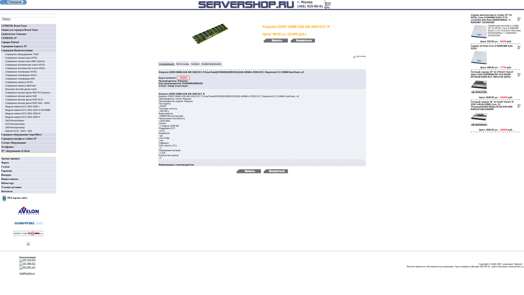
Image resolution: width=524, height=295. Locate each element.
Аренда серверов (10, 158)
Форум (5, 162)
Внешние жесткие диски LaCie (21, 89)
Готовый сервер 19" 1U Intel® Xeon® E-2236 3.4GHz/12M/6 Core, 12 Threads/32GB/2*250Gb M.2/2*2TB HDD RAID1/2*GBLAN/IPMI (492, 105)
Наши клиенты (9, 179)
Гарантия (6, 170)
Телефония (7, 146)
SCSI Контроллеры (15, 124)
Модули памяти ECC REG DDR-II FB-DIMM (27, 110)
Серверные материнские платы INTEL (25, 65)
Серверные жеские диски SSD (21, 96)
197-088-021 (29, 263)
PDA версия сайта (17, 197)
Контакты (6, 191)
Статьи (5, 166)
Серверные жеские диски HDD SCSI (24, 99)
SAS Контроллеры (14, 120)
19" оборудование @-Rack (15, 151)
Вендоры (6, 175)
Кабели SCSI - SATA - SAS (18, 131)
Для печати (361, 56)
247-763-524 (29, 260)
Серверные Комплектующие (17, 50)
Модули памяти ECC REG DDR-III (23, 113)
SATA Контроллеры (15, 127)
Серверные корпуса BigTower (20, 85)
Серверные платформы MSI (20, 78)
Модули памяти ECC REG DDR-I (22, 106)
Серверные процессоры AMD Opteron (25, 61)
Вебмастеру (7, 183)
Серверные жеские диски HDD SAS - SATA (27, 103)
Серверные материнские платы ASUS (25, 68)
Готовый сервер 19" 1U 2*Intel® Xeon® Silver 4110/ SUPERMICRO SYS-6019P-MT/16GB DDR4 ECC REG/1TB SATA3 (492, 74)
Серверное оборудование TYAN (21, 54)
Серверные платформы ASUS (21, 75)
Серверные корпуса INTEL (19, 82)
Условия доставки (11, 187)
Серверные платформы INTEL (21, 71)
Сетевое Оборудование (13, 142)
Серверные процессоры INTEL (21, 58)
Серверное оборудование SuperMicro (21, 134)
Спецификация (166, 64)
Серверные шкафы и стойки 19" (19, 138)
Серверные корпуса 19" (14, 46)
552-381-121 (29, 267)
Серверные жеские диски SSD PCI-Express (27, 92)
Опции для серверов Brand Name (19, 29)
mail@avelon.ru (27, 273)
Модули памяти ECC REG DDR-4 (22, 117)
